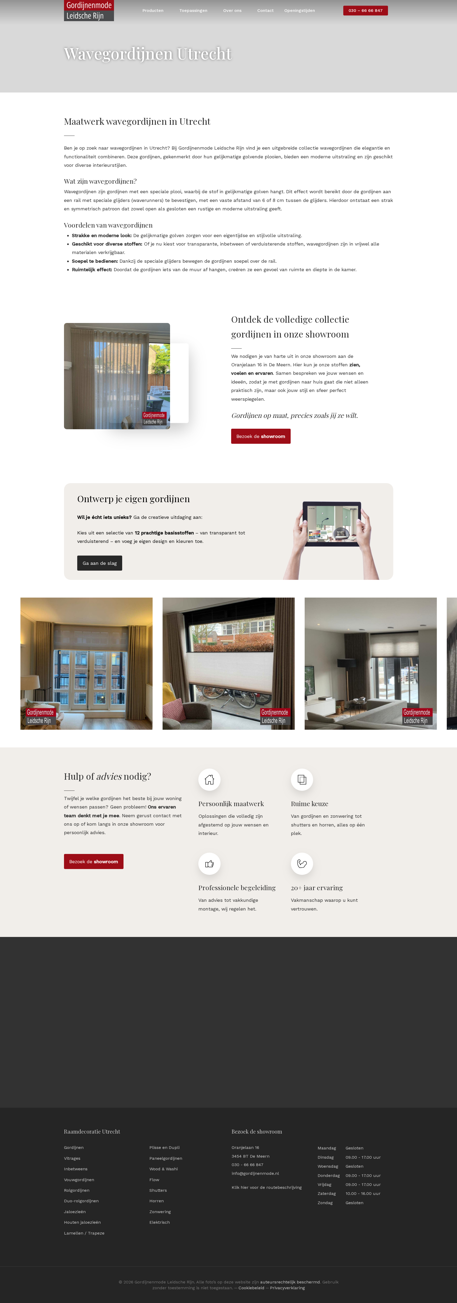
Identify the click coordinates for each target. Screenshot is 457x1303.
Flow (154, 1179)
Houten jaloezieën (82, 1222)
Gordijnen (74, 1147)
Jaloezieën (75, 1211)
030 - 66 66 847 (247, 1164)
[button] (260, 436)
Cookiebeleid (251, 1287)
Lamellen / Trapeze (84, 1233)
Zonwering (160, 1211)
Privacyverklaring (287, 1287)
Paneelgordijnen (165, 1158)
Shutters (158, 1190)
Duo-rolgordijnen (81, 1200)
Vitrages (72, 1158)
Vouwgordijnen (79, 1179)
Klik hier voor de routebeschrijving (267, 1187)
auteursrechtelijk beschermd (290, 1281)
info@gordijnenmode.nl (255, 1173)
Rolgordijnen (76, 1190)
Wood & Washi (163, 1168)
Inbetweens (76, 1168)
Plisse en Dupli (164, 1147)
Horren (156, 1200)
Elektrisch (159, 1222)
